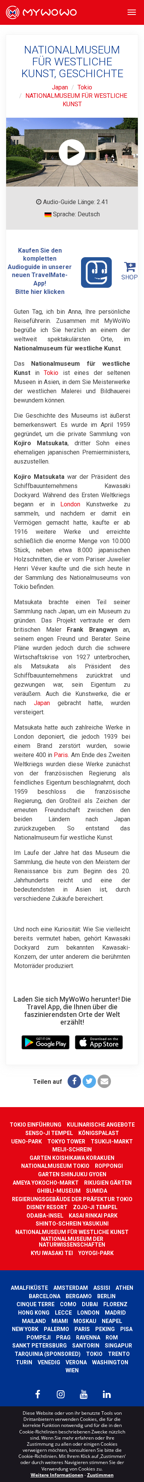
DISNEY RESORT (47, 1207)
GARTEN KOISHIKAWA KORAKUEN (72, 1158)
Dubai (90, 1304)
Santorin (85, 1346)
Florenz (115, 1304)
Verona (76, 1362)
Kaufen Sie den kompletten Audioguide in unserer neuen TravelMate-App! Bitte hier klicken (40, 271)
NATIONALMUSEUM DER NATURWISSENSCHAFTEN (72, 1242)
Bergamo (79, 1296)
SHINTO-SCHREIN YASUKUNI (72, 1224)
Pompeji (38, 1337)
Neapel (112, 1321)
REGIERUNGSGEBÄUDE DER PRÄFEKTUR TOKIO (72, 1199)
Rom (112, 1337)
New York (25, 1329)
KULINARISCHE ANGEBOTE (101, 1125)
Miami (59, 1321)
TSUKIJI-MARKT (112, 1141)
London (70, 504)
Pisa (126, 1329)
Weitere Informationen (57, 1475)
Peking (105, 1329)
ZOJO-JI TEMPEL (95, 1207)
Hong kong (34, 1313)
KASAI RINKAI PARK (93, 1216)
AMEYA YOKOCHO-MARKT (46, 1183)
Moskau (84, 1321)
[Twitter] (89, 1081)
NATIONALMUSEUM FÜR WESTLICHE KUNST (72, 1232)
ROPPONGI (109, 1166)
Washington (110, 1362)
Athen (124, 1288)
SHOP (129, 277)
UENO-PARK (26, 1141)
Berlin (106, 1296)
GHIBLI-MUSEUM (59, 1191)
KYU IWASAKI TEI (52, 1253)
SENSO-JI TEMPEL (49, 1133)
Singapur (118, 1346)
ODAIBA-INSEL (44, 1216)
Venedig (49, 1362)
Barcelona (44, 1296)
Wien (72, 1370)
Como (68, 1304)
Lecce (63, 1313)
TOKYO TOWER (66, 1141)
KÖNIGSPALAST (98, 1133)
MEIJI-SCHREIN (72, 1149)
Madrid (115, 1313)
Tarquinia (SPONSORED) (48, 1354)
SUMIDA (96, 1191)
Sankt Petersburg (39, 1346)
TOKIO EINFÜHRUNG (35, 1125)
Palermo (56, 1329)
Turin (24, 1362)
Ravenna (88, 1337)
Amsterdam (70, 1288)
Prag (63, 1337)
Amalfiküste (29, 1288)
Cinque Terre (36, 1304)
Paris (61, 755)
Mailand (34, 1321)
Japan (60, 87)
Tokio (85, 87)
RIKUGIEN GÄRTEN (108, 1183)
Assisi (101, 1288)
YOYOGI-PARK (96, 1253)
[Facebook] (74, 1081)
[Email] (104, 1081)
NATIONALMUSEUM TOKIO (55, 1166)
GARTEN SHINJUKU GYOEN (72, 1174)
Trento (119, 1354)
